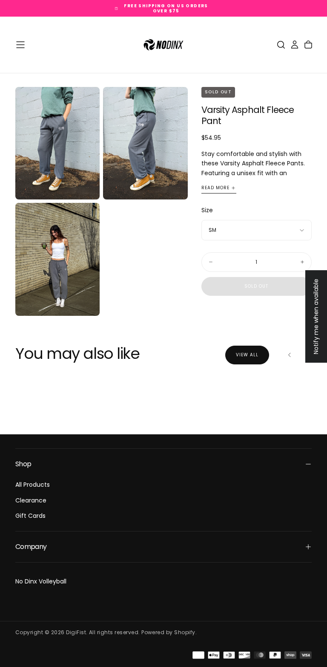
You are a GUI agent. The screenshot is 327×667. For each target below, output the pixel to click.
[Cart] (308, 45)
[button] (20, 45)
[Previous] (289, 355)
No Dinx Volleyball (40, 581)
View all (247, 355)
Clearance (30, 500)
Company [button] (31, 547)
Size (207, 210)
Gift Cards (30, 515)
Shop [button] (23, 464)
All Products (32, 484)
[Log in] (295, 45)
